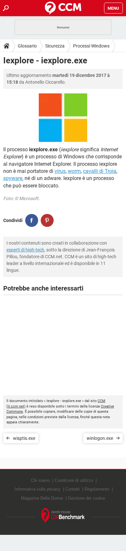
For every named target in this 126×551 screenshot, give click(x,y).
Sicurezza (55, 45)
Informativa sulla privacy (37, 489)
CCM (101, 401)
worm (74, 171)
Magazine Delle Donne (42, 498)
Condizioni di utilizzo (74, 480)
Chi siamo (40, 480)
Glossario (27, 45)
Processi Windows (91, 45)
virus (60, 171)
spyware (12, 178)
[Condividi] (31, 220)
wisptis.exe (24, 438)
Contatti (72, 489)
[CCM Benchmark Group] (63, 516)
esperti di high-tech (25, 249)
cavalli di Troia (99, 171)
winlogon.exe (100, 438)
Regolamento (97, 489)
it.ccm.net (16, 406)
